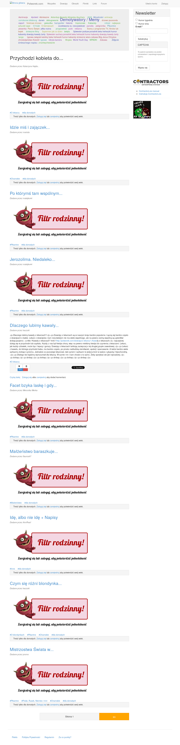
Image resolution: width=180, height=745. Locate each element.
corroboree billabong (28, 20)
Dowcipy (64, 3)
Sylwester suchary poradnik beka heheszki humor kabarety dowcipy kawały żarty (82, 34)
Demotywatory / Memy (79, 19)
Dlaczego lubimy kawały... (34, 325)
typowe (43, 39)
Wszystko (51, 3)
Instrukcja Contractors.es (150, 93)
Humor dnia (143, 23)
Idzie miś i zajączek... (30, 127)
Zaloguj (164, 3)
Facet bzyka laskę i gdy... (33, 385)
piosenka (23, 28)
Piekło (14, 737)
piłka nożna (46, 28)
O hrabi (36, 25)
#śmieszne (44, 17)
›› (114, 716)
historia (69, 23)
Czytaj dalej (15, 377)
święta (67, 31)
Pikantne (111, 25)
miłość (107, 23)
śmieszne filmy (32, 31)
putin (70, 28)
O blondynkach (17, 634)
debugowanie (52, 20)
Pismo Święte (34, 28)
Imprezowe (80, 23)
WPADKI (93, 39)
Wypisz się (142, 67)
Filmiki (85, 3)
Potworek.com (35, 3)
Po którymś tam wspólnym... (36, 193)
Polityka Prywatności (31, 737)
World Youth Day (80, 39)
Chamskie (15, 178)
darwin (42, 20)
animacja (108, 17)
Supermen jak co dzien (52, 31)
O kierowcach (47, 25)
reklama (78, 28)
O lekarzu (15, 112)
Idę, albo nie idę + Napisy (34, 517)
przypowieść (61, 28)
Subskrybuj (143, 38)
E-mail (139, 26)
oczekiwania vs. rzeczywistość (71, 25)
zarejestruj (54, 116)
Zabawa (103, 39)
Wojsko (68, 39)
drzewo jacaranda (110, 20)
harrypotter (59, 23)
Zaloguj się (41, 116)
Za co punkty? (65, 737)
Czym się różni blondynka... (36, 583)
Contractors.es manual (149, 91)
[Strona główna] (18, 2)
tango (21, 37)
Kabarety (92, 22)
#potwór (34, 17)
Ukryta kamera (55, 39)
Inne (13, 568)
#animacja (23, 17)
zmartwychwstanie (47, 42)
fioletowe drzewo (34, 23)
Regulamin (49, 737)
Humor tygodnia (145, 20)
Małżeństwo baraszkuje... (34, 451)
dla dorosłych (29, 112)
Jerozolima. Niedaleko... (32, 259)
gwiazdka (48, 23)
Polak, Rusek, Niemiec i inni (35, 700)
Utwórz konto (151, 3)
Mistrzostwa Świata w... (32, 649)
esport (21, 23)
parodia (90, 25)
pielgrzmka (100, 25)
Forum (104, 3)
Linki (95, 3)
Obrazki (75, 3)
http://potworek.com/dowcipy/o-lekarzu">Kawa (76, 340)
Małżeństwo (16, 502)
